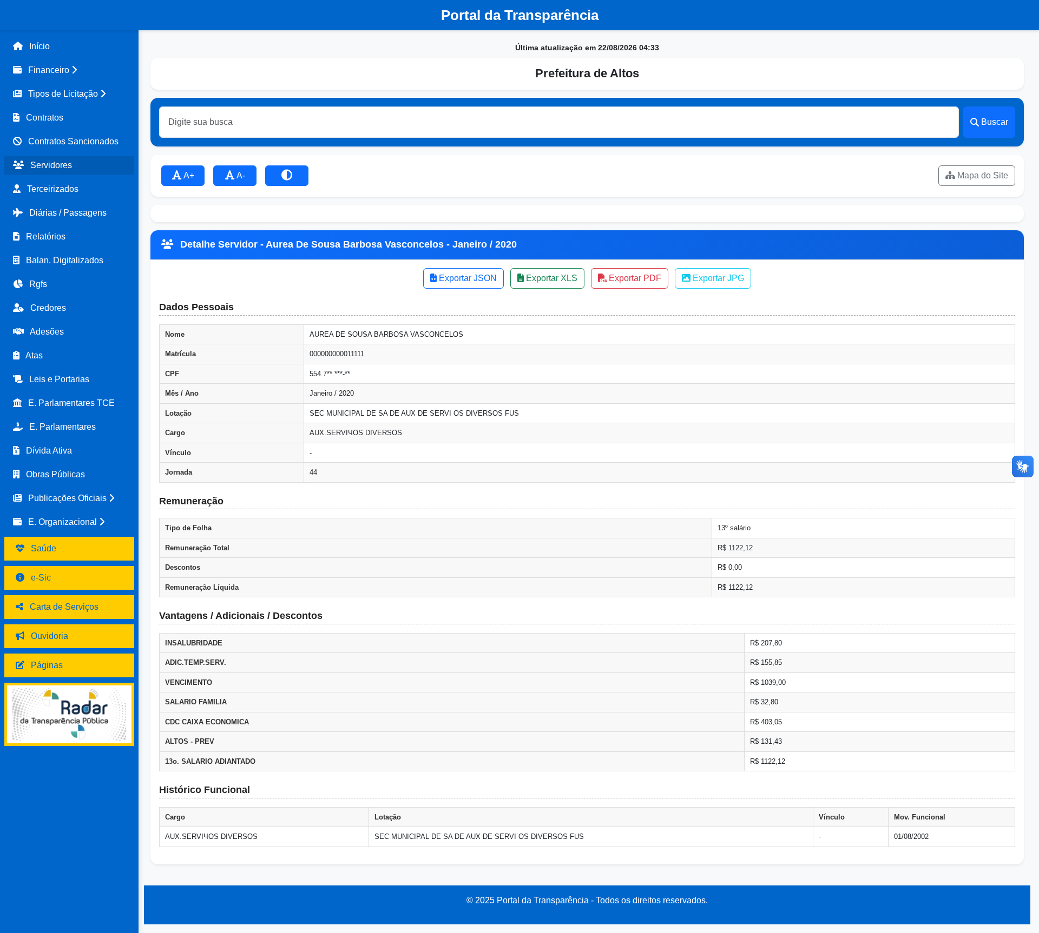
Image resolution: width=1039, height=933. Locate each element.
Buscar (994, 121)
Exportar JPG (717, 278)
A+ (188, 175)
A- (240, 175)
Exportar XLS (550, 278)
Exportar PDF (634, 278)
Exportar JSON (467, 278)
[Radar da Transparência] (69, 714)
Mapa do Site (981, 175)
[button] (69, 70)
